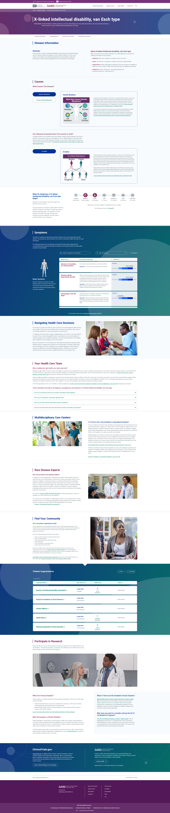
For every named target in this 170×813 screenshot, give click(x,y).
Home (34, 10)
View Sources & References (40, 777)
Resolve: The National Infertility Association (46, 504)
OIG (105, 796)
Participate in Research (84, 36)
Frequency (115, 259)
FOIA (106, 794)
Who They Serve (81, 582)
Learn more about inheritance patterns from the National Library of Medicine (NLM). (113, 175)
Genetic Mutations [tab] (44, 94)
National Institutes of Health (83, 807)
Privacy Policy (108, 786)
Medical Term (64, 259)
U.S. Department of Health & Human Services (61, 807)
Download (131, 571)
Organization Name (41, 582)
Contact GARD (100, 761)
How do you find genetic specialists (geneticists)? (49, 397)
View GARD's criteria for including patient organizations (45, 557)
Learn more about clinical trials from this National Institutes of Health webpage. (54, 712)
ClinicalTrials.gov (72, 731)
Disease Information (40, 36)
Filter (121, 571)
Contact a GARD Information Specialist (56, 549)
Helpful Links (97, 582)
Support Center (110, 6)
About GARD (121, 6)
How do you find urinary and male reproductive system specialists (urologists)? (57, 407)
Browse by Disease (98, 6)
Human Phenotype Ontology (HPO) (92, 313)
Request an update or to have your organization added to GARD (56, 558)
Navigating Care (54, 36)
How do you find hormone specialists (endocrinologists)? (51, 402)
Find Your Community (68, 36)
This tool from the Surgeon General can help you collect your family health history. (112, 115)
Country (120, 582)
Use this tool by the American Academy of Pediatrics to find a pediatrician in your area (92, 383)
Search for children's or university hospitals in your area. (103, 456)
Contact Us (130, 6)
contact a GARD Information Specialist (50, 493)
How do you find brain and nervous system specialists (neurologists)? (54, 392)
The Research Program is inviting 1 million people (112, 718)
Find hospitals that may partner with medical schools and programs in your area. (109, 445)
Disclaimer (107, 788)
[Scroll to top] (165, 809)
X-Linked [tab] (44, 151)
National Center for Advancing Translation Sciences (107, 807)
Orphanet (110, 208)
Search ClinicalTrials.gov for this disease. (45, 765)
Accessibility (108, 791)
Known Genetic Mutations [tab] (44, 100)
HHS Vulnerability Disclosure (84, 805)
